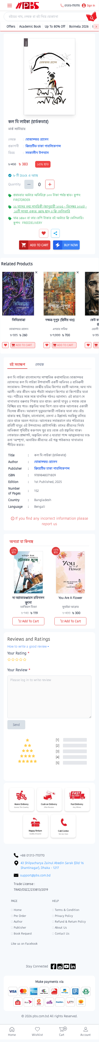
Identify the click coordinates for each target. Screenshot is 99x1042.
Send (16, 724)
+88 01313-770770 (32, 855)
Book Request (21, 933)
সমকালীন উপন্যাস (37, 152)
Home (16, 910)
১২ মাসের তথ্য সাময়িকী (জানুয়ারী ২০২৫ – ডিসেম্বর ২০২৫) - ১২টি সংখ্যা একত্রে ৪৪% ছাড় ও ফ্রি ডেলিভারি (50, 209)
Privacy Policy (62, 916)
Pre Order (18, 916)
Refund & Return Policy (69, 921)
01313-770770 (72, 5)
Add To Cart (30, 621)
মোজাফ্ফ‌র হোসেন (36, 139)
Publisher (18, 927)
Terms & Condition (65, 910)
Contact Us (60, 933)
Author (16, 921)
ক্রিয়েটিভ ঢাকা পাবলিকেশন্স (43, 146)
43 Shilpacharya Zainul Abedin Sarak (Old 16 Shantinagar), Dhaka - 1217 (52, 865)
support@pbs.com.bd (35, 875)
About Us (59, 927)
